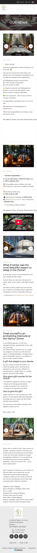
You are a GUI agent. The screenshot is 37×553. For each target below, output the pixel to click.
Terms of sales (24, 543)
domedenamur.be (16, 199)
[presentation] (6, 46)
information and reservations (23, 295)
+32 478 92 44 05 (19, 530)
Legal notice (12, 543)
